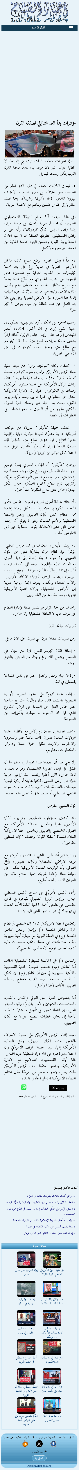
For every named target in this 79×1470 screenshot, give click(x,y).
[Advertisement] (39, 72)
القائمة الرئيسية (38, 27)
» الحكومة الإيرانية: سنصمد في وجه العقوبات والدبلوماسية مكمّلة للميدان (40, 1202)
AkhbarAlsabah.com (39, 1466)
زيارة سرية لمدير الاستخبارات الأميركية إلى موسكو (52, 1333)
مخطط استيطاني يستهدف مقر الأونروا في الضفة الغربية (26, 1391)
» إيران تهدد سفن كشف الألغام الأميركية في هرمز (49, 1233)
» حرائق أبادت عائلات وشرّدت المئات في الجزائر (51, 1196)
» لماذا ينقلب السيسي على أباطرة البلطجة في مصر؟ (50, 1226)
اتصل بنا (39, 1458)
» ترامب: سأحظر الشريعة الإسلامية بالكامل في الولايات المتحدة (44, 1220)
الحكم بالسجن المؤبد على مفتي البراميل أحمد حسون (26, 1420)
